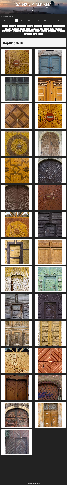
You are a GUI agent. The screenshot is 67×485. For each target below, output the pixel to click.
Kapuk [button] (27, 28)
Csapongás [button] (30, 26)
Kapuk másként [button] (35, 28)
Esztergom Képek (7, 16)
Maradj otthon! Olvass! (35, 21)
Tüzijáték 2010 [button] (27, 34)
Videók (23, 21)
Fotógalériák (9, 21)
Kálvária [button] (22, 28)
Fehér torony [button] (15, 28)
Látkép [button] (46, 28)
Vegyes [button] (35, 34)
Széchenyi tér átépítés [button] (28, 31)
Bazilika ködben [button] (21, 26)
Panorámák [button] (59, 28)
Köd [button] (42, 28)
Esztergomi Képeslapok (52, 21)
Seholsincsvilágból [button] (7, 31)
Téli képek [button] (37, 31)
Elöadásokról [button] (38, 26)
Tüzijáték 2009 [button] (60, 31)
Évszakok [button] (7, 28)
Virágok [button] (41, 34)
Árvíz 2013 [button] (4, 26)
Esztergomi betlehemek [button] (59, 26)
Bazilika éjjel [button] (13, 26)
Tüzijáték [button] (44, 31)
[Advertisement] (33, 469)
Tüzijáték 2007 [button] (51, 31)
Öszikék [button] (52, 28)
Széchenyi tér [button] (17, 31)
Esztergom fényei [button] (47, 26)
